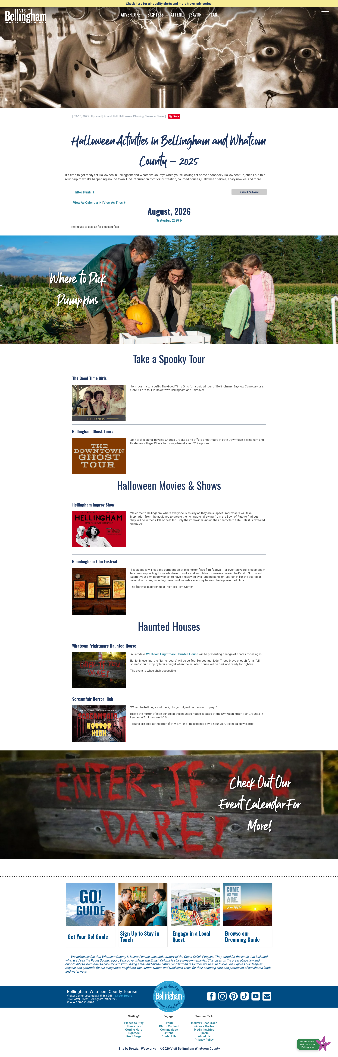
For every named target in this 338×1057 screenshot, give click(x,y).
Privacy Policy (204, 1039)
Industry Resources (204, 1023)
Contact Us (169, 1036)
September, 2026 (168, 220)
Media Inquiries (204, 1029)
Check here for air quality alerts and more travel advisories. (169, 3)
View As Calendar (86, 202)
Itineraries (134, 1026)
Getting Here (133, 1029)
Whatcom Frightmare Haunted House (172, 654)
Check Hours (123, 995)
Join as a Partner (204, 1026)
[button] (314, 1043)
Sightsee (134, 1033)
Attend (168, 1033)
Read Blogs (133, 1036)
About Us (204, 1036)
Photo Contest (169, 1026)
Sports (204, 1033)
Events (169, 1023)
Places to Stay (133, 1023)
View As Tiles (113, 202)
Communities (169, 1029)
